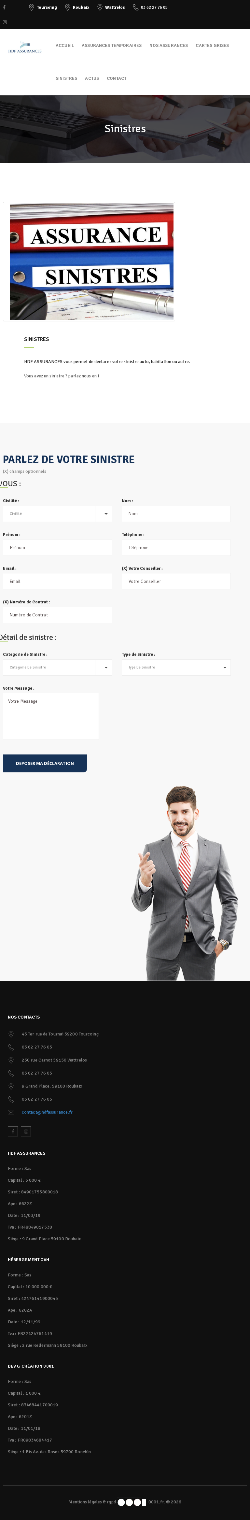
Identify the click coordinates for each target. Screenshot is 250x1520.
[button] (57, 514)
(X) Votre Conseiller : (142, 568)
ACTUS (92, 78)
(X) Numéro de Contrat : (26, 602)
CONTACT (116, 78)
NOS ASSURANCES (168, 45)
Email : (10, 568)
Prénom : (12, 534)
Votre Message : (19, 688)
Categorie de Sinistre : (25, 654)
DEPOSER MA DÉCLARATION (45, 763)
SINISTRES (66, 78)
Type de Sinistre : (138, 654)
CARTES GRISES (212, 45)
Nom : (127, 500)
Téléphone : (133, 534)
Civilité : (11, 500)
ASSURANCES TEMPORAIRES (112, 45)
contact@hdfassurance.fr (47, 1112)
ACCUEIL (65, 45)
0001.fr (155, 1502)
